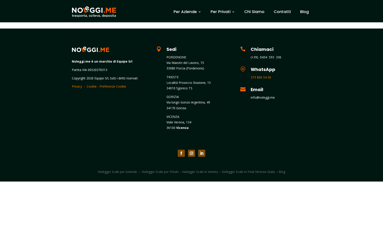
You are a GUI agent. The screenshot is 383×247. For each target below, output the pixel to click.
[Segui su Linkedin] (201, 153)
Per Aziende (185, 11)
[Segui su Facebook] (181, 153)
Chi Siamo (254, 11)
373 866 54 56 (261, 77)
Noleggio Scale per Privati (160, 172)
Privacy (77, 86)
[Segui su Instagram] (191, 153)
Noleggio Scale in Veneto (200, 172)
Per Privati (221, 11)
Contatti (282, 11)
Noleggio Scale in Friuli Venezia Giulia (248, 172)
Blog (304, 11)
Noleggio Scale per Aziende (117, 172)
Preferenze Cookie (113, 86)
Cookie (92, 86)
